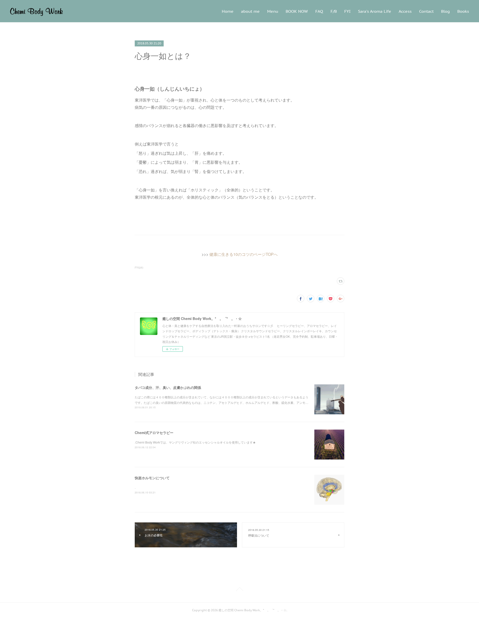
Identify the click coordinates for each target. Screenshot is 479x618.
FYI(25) (139, 267)
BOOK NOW (297, 11)
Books (463, 11)
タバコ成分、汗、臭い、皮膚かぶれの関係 (168, 387)
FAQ (319, 11)
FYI (347, 11)
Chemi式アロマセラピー (154, 432)
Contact (426, 11)
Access (405, 11)
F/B (334, 11)
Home (228, 11)
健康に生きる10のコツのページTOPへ (243, 254)
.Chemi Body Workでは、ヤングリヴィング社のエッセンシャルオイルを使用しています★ (195, 442)
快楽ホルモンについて (152, 477)
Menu (272, 11)
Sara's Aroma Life (374, 11)
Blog (445, 11)
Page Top (239, 590)
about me (250, 11)
